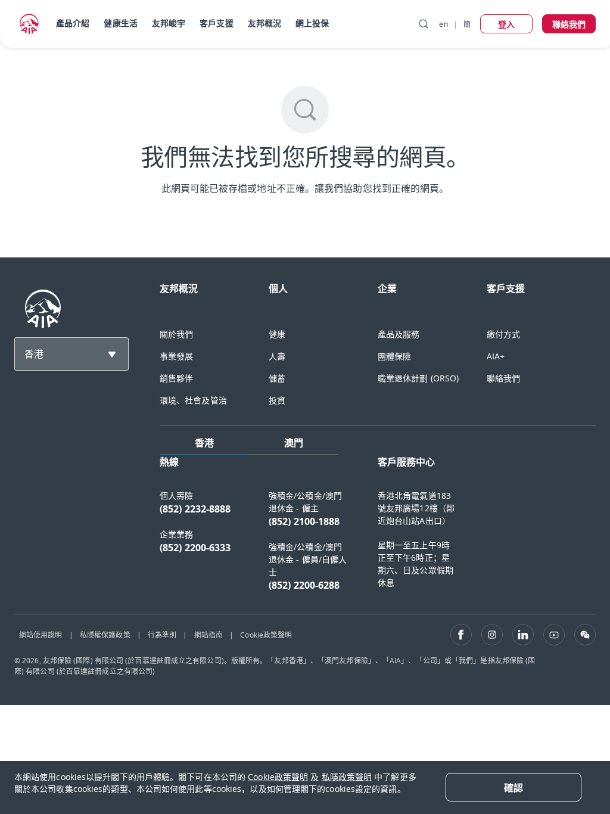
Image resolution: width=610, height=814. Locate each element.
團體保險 (394, 356)
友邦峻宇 (168, 23)
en (443, 24)
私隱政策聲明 (347, 776)
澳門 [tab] (293, 442)
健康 (277, 334)
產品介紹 (72, 23)
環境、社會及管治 (193, 400)
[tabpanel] (378, 529)
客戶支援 (216, 23)
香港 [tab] (204, 442)
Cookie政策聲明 (266, 634)
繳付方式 (503, 334)
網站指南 (208, 634)
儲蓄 (277, 378)
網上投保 (312, 23)
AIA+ (496, 356)
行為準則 (162, 634)
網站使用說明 (41, 634)
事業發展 (176, 356)
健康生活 (120, 23)
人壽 (277, 356)
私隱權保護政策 (105, 634)
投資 (277, 400)
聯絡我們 (503, 378)
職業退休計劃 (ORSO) (418, 378)
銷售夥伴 (176, 378)
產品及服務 (399, 334)
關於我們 (176, 334)
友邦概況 (264, 23)
